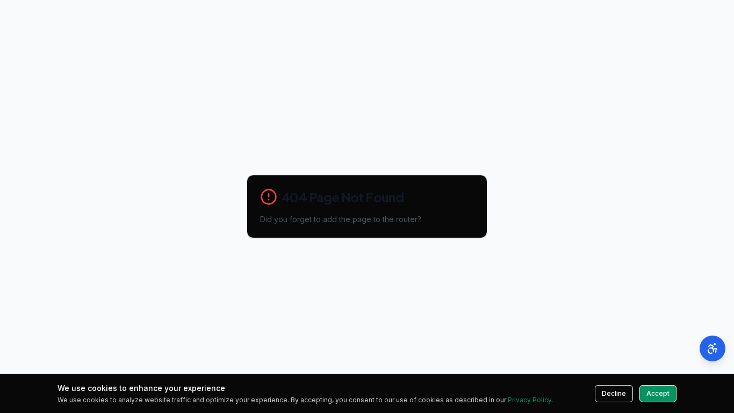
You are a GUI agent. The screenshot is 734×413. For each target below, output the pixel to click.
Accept (658, 393)
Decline (614, 393)
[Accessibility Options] (712, 348)
